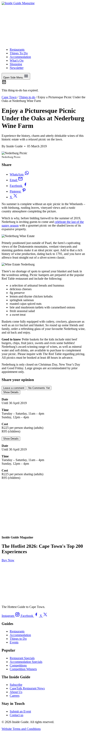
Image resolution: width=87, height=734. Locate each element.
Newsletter (16, 68)
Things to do (27, 97)
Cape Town (9, 97)
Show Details (11, 392)
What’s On (16, 60)
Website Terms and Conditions (21, 729)
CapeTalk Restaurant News (27, 688)
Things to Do (18, 638)
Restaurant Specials (22, 658)
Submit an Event (20, 711)
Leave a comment (13, 387)
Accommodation (20, 57)
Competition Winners (23, 669)
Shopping (16, 64)
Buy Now (8, 560)
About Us (16, 692)
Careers (14, 695)
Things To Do (19, 53)
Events (14, 642)
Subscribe (16, 684)
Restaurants (17, 49)
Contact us (16, 715)
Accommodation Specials (26, 661)
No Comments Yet (39, 387)
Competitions (18, 665)
